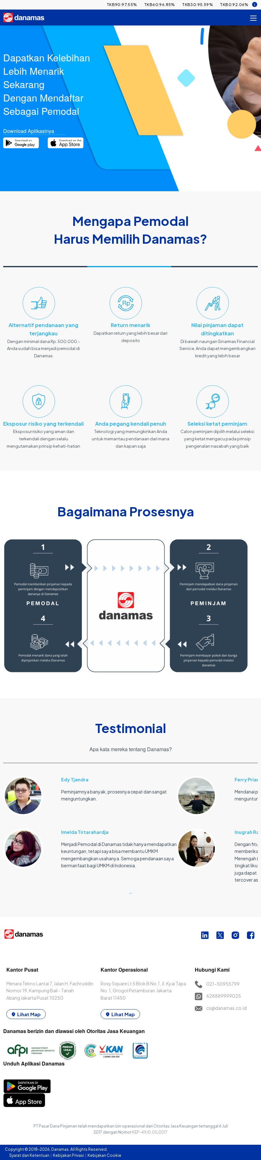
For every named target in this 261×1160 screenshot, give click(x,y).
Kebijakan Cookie (104, 1155)
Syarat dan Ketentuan (29, 1155)
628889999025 (223, 996)
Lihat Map (29, 1014)
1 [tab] (130, 893)
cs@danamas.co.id (226, 1008)
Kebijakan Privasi (69, 1155)
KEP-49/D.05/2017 (149, 1132)
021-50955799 (223, 984)
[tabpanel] (90, 818)
